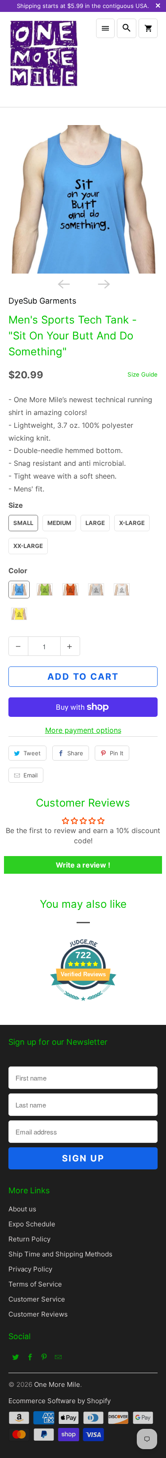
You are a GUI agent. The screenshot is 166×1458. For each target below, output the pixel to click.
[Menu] (105, 28)
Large (95, 522)
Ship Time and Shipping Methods (60, 1254)
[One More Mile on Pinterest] (44, 1357)
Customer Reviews (38, 1314)
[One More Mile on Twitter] (15, 1357)
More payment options (83, 730)
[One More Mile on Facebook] (30, 1357)
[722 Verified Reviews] (83, 1005)
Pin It (117, 753)
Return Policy (29, 1239)
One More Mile (57, 1384)
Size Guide (142, 374)
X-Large (132, 522)
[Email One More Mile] (58, 1357)
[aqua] (82, 199)
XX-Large (28, 545)
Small (23, 522)
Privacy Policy (30, 1269)
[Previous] (63, 283)
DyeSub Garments (42, 300)
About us (22, 1209)
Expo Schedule (31, 1224)
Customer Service (36, 1299)
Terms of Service (35, 1284)
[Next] (103, 283)
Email (30, 775)
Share (75, 753)
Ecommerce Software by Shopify (59, 1401)
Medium (59, 522)
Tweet (32, 753)
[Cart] (148, 28)
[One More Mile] (43, 59)
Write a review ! (83, 864)
